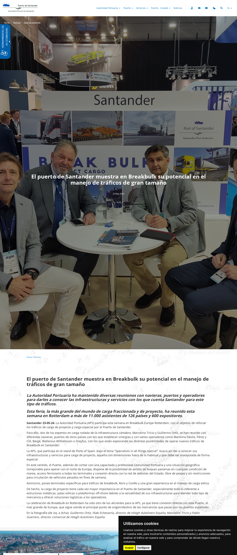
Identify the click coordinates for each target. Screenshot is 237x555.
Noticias (16, 22)
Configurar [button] (143, 547)
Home (7, 22)
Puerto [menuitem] (127, 8)
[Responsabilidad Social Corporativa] (192, 8)
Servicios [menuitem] (141, 8)
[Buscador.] (221, 8)
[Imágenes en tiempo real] (206, 8)
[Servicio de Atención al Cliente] (199, 8)
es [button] (229, 8)
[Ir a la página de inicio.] (20, 4)
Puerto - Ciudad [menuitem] (160, 8)
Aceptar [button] (129, 547)
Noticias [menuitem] (177, 8)
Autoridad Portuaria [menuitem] (108, 8)
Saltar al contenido (32, 22)
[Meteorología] (214, 8)
